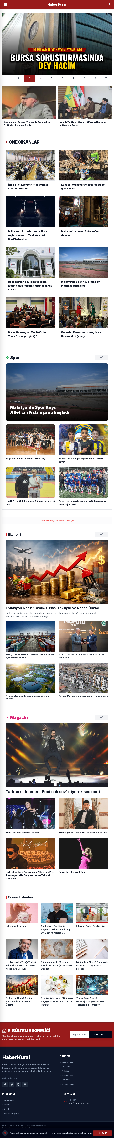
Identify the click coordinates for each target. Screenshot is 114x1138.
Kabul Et (102, 1133)
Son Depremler (68, 1084)
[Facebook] (5, 1084)
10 (106, 78)
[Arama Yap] (109, 4)
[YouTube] (25, 1084)
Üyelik (6, 1109)
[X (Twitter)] (11, 1084)
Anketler (65, 1071)
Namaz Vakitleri (68, 1075)
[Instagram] (18, 1084)
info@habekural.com (79, 1103)
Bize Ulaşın (9, 1100)
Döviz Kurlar (67, 1067)
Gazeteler (66, 1080)
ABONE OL (100, 1034)
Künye (7, 1105)
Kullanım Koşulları (11, 1113)
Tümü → (101, 357)
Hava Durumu (67, 1062)
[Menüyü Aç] (5, 4)
